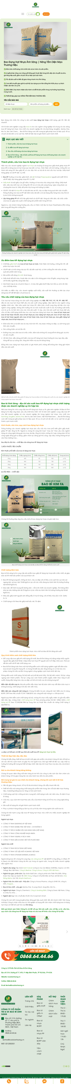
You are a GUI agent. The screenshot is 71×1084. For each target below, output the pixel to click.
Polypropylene (46, 177)
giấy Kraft (13, 264)
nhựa (18, 190)
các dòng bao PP (37, 859)
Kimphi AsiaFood (25, 878)
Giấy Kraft (6, 182)
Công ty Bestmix (25, 870)
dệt (33, 177)
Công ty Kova (37, 870)
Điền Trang (28, 876)
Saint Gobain (28, 868)
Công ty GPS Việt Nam (51, 870)
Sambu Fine (20, 416)
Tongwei (10, 884)
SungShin (12, 416)
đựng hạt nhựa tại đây (47, 752)
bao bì (28, 127)
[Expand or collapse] (67, 139)
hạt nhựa (30, 166)
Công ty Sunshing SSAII (38, 890)
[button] (22, 14)
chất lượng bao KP (28, 700)
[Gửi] (38, 14)
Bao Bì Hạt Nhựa (17, 109)
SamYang (4, 416)
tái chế (20, 275)
